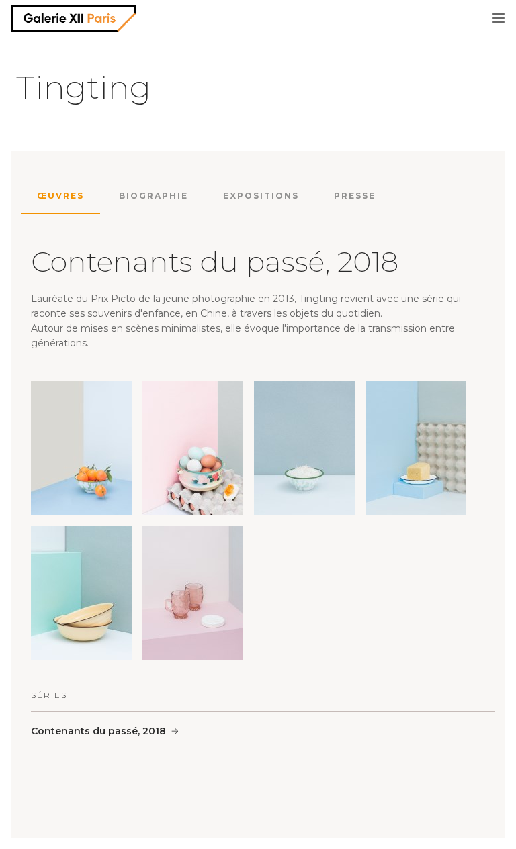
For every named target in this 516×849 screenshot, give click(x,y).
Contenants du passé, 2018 (98, 731)
